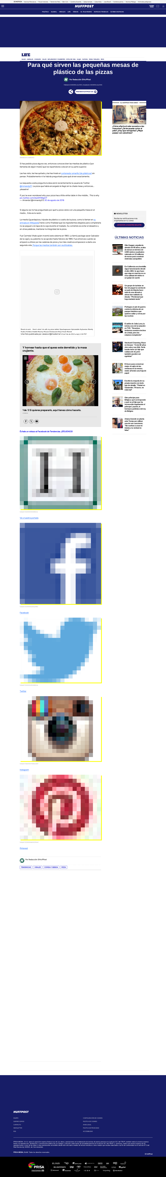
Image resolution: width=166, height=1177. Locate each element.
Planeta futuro (113, 1166)
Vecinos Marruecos (30, 2)
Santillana (78, 1163)
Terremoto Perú (55, 2)
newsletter (17, 1128)
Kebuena (121, 1166)
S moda (97, 1170)
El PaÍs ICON (87, 1170)
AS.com (107, 1163)
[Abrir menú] (2, 6)
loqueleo (107, 1170)
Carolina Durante (75, 2)
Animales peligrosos (144, 2)
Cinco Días (88, 1166)
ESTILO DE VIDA (71, 59)
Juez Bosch (107, 2)
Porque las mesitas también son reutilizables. (52, 245)
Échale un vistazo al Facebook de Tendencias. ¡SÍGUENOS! (46, 431)
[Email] (37, 421)
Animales (30, 59)
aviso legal (87, 1125)
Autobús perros (118, 2)
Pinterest (24, 848)
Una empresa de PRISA (37, 1165)
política (45, 12)
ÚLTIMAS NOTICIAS (117, 12)
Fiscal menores (43, 2)
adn (115, 1163)
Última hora (151, 6)
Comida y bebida (51, 867)
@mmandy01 (26, 186)
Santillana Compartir (90, 1163)
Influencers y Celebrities (56, 59)
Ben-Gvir (65, 2)
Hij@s (79, 59)
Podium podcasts (78, 1170)
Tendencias (26, 867)
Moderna (67, 1170)
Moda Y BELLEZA (94, 59)
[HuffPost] (21, 1111)
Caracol (123, 1163)
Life (26, 55)
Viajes (44, 59)
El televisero (86, 12)
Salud (24, 59)
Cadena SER (100, 1163)
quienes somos (18, 1121)
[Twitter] (31, 421)
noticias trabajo (101, 12)
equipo (15, 1118)
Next (93, 382)
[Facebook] (26, 421)
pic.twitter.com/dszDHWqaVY (33, 198)
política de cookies (90, 1121)
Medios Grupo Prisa (37, 1170)
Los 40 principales (68, 1163)
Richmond (55, 1170)
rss (14, 1131)
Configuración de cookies (92, 1118)
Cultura (85, 59)
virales (62, 12)
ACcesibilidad (88, 1131)
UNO (73, 1166)
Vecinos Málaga (131, 2)
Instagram (24, 770)
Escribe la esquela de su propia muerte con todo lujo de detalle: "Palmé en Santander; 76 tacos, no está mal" (135, 385)
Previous (27, 382)
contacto (17, 1125)
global (54, 12)
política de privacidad (91, 1128)
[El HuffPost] (84, 6)
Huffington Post (60, 1166)
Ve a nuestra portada (29, 518)
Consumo (37, 59)
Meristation (118, 1170)
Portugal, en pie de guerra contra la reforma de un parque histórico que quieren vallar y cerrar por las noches (135, 311)
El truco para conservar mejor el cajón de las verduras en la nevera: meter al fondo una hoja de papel (135, 368)
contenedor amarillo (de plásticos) (76, 173)
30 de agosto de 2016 (54, 200)
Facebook (24, 612)
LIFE (69, 12)
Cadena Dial (96, 1166)
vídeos (75, 12)
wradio (79, 1166)
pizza (63, 867)
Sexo (102, 59)
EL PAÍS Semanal (105, 1166)
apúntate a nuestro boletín (129, 225)
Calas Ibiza (98, 2)
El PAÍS (57, 1163)
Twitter (23, 691)
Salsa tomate (88, 2)
